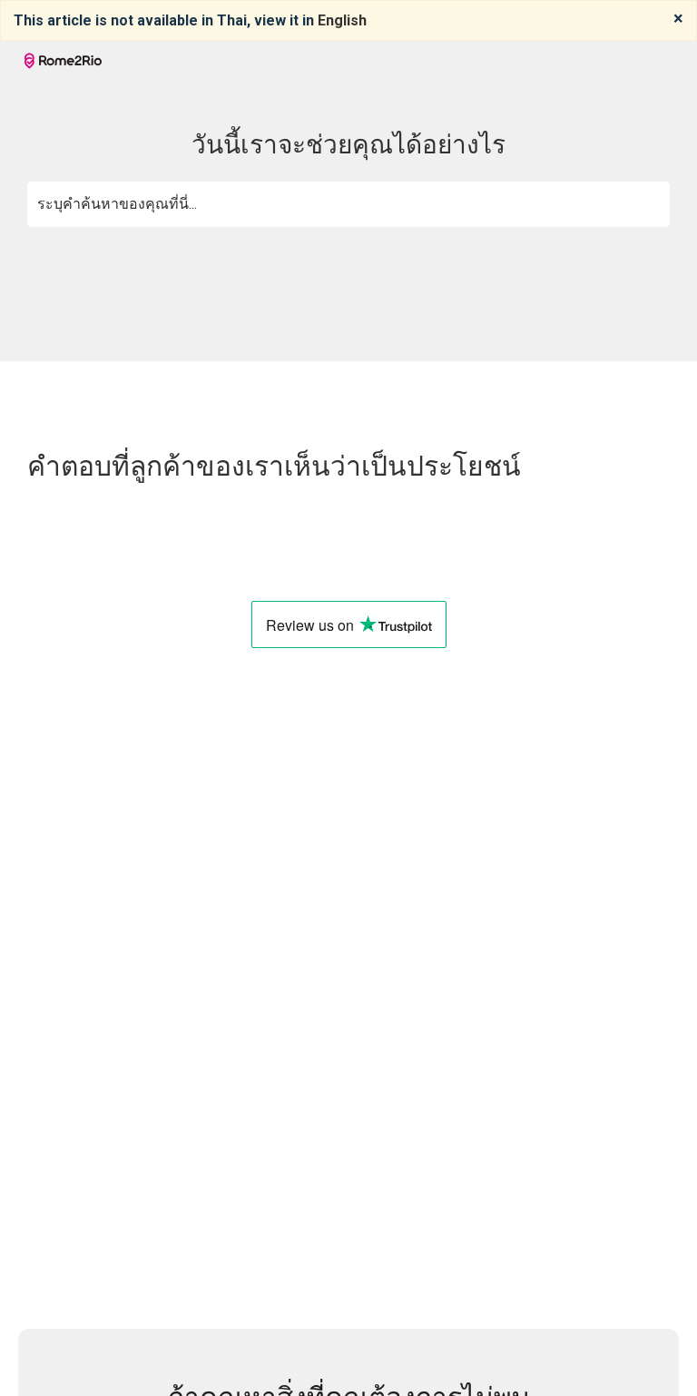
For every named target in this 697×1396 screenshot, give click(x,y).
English (342, 20)
